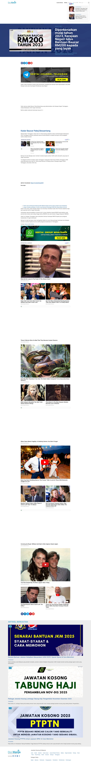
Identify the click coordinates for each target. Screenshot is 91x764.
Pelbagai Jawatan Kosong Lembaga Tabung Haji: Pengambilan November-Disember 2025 (40, 699)
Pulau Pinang (37, 754)
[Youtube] (17, 756)
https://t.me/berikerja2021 (37, 183)
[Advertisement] (45, 13)
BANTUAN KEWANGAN (59, 53)
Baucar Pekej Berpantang (67, 54)
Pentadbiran (55, 760)
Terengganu (57, 754)
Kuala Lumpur (45, 752)
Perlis (33, 754)
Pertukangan (68, 760)
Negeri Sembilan (68, 752)
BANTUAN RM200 (68, 53)
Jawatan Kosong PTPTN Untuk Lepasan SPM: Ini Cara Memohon (30, 739)
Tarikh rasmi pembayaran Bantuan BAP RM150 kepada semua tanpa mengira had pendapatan (45, 205)
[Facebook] (13, 756)
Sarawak (47, 754)
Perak (78, 752)
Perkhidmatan (62, 760)
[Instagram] (19, 756)
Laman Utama (60, 2)
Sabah (42, 754)
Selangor (52, 754)
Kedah (35, 752)
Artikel (65, 2)
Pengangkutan (48, 760)
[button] (22, 63)
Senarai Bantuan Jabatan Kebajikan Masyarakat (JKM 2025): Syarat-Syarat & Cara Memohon (41, 657)
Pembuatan (42, 760)
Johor (32, 752)
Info (56, 51)
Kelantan (40, 752)
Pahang (74, 752)
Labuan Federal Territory (55, 752)
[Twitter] (15, 756)
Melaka (62, 752)
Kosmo (26, 224)
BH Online (31, 224)
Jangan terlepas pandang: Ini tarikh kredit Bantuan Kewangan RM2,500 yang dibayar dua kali (45, 207)
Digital (32, 760)
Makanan (36, 760)
